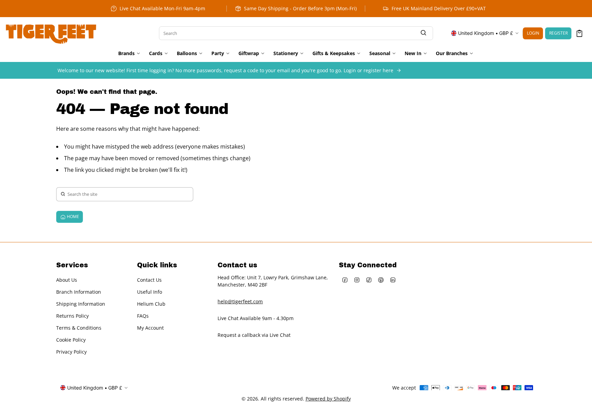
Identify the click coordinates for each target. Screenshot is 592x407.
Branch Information (78, 292)
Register (558, 33)
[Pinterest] (381, 280)
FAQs (143, 316)
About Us (66, 280)
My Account (150, 328)
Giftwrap (248, 53)
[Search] (423, 33)
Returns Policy (72, 316)
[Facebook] (345, 280)
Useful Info (149, 292)
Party (217, 53)
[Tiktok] (369, 280)
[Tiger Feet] (51, 33)
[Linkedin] (393, 280)
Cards (155, 53)
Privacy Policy (71, 351)
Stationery (285, 53)
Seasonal (379, 53)
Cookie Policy (71, 339)
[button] (579, 33)
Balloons (187, 53)
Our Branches (452, 53)
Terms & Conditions (78, 328)
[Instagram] (357, 280)
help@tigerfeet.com (240, 301)
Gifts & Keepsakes (333, 53)
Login (533, 33)
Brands (126, 53)
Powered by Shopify (328, 398)
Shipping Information (80, 304)
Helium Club (151, 304)
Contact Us (149, 280)
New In (413, 53)
